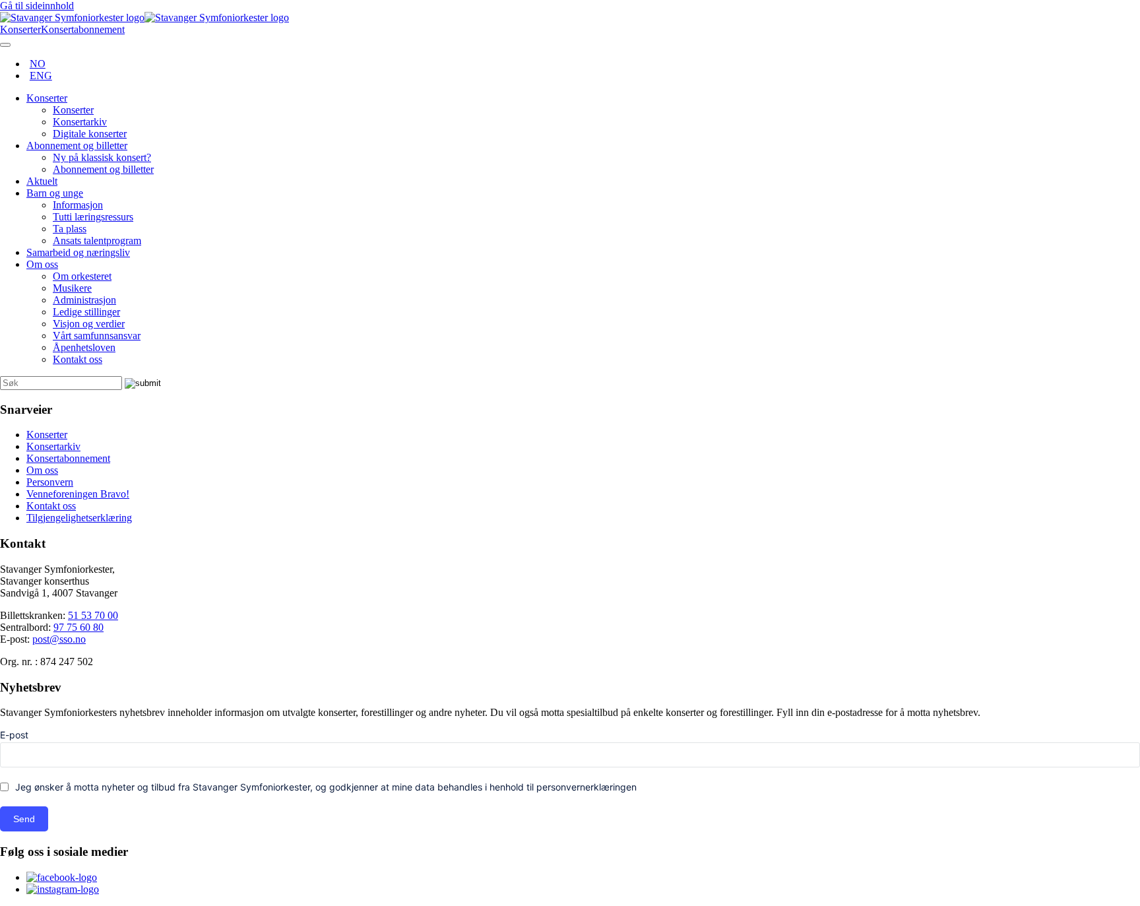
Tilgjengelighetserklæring (79, 517)
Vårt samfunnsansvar (97, 335)
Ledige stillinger (86, 311)
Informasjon (78, 204)
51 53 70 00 (93, 615)
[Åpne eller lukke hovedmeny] (5, 45)
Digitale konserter (90, 133)
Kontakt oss (77, 359)
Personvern (49, 482)
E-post (14, 734)
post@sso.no (59, 639)
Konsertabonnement (68, 458)
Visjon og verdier (89, 323)
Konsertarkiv (80, 121)
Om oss (42, 264)
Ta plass (69, 228)
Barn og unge (54, 193)
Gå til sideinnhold (37, 5)
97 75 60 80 (78, 627)
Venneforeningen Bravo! (77, 494)
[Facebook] (61, 877)
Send (24, 819)
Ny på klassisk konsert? (102, 157)
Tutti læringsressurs (93, 216)
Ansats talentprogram (97, 240)
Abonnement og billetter (76, 145)
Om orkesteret (82, 276)
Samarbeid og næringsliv (78, 252)
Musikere (72, 288)
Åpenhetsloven (84, 347)
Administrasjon (84, 300)
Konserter (46, 98)
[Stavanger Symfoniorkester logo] (144, 17)
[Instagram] (62, 889)
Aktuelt (41, 181)
